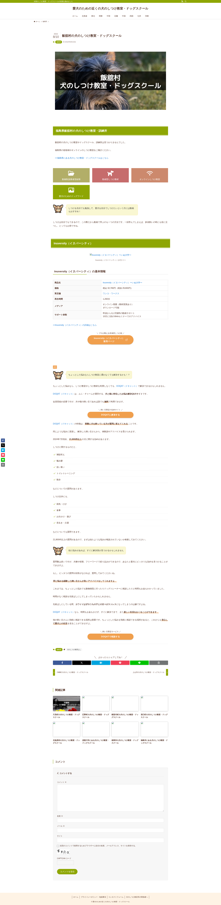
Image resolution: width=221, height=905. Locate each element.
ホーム (75, 897)
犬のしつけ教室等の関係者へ (137, 897)
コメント (62, 782)
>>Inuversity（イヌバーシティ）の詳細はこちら (75, 325)
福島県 (59, 42)
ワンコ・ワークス (111, 293)
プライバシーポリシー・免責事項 (93, 897)
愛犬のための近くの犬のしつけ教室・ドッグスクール (110, 8)
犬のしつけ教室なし (74, 649)
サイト (59, 836)
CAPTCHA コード (64, 858)
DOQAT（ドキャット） (127, 386)
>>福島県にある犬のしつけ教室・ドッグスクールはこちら (81, 158)
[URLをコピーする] (158, 663)
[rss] (182, 1)
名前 (60, 816)
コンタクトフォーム (115, 897)
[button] (62, 663)
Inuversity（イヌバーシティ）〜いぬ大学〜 (122, 283)
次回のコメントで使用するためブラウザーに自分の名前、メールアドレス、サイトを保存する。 (98, 846)
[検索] (185, 1)
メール (61, 826)
